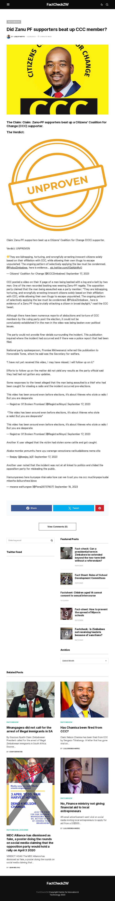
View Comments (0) (57, 526)
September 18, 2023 (66, 486)
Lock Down (23, 830)
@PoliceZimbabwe (17, 267)
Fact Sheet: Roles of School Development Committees (91, 577)
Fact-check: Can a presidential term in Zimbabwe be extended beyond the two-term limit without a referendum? (90, 554)
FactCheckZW (57, 4)
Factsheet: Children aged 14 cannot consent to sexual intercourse (81, 594)
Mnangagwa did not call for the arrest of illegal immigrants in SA (30, 729)
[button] (8, 4)
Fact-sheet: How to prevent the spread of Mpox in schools (91, 612)
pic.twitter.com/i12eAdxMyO (66, 267)
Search (51, 540)
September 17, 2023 (77, 273)
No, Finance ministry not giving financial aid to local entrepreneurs (82, 807)
